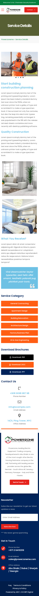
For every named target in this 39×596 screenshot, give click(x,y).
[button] (3, 64)
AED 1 (18, 592)
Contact (30, 10)
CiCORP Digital (27, 592)
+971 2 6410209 (16, 550)
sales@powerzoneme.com (22, 559)
